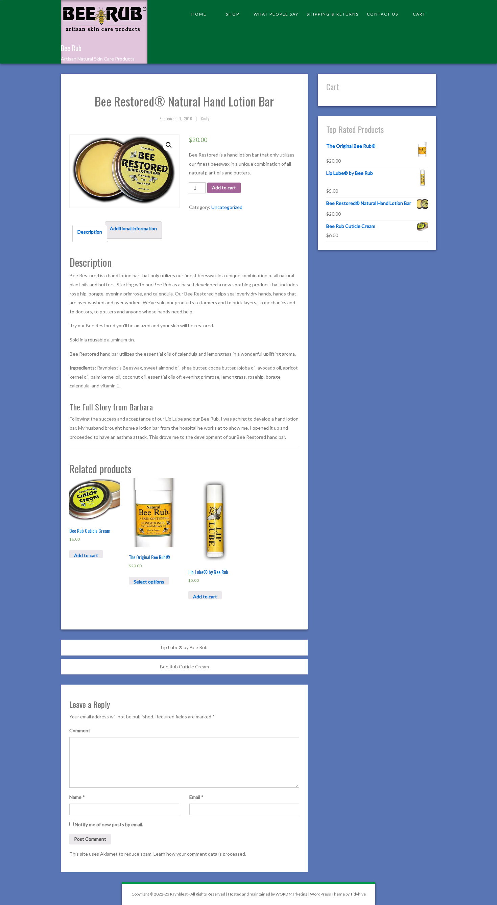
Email (196, 797)
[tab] (89, 233)
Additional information (133, 228)
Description (89, 232)
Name (77, 797)
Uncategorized (226, 207)
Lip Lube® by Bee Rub (184, 647)
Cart (419, 14)
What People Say (276, 14)
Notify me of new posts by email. (109, 824)
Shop (232, 14)
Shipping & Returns (333, 14)
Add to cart (224, 187)
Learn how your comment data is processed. (199, 854)
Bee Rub (71, 48)
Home (199, 14)
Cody (205, 118)
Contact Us (382, 14)
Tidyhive (358, 894)
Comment (79, 730)
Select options (149, 582)
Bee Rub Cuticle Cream (184, 666)
